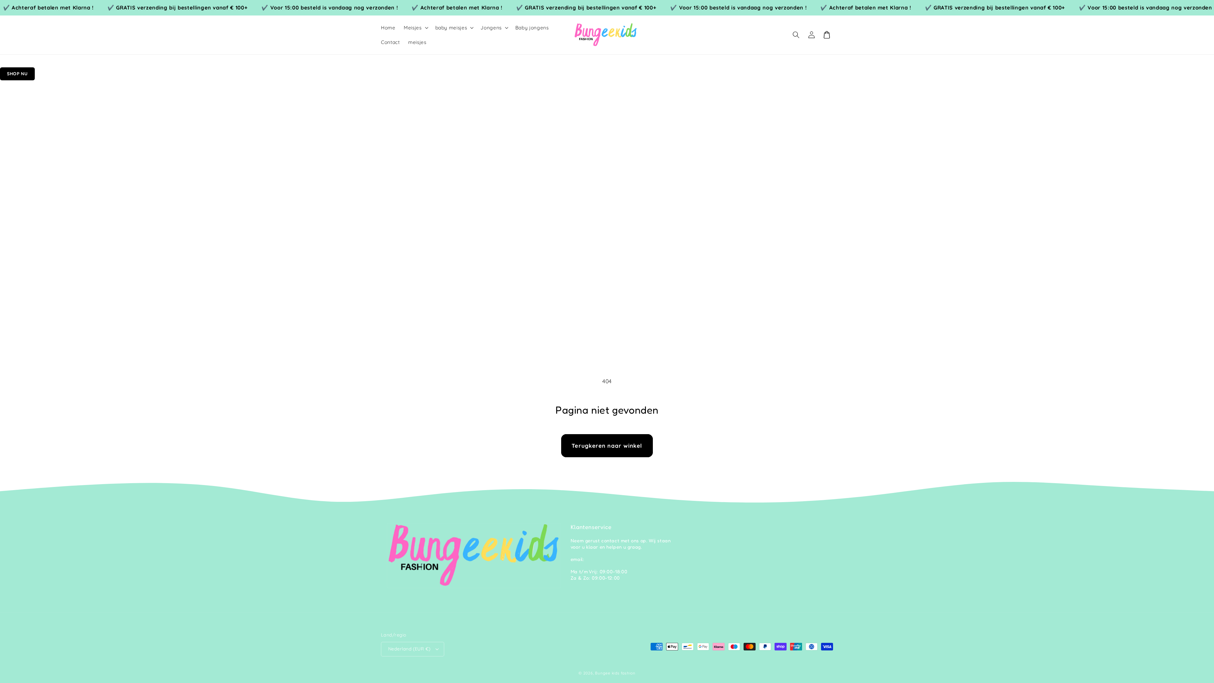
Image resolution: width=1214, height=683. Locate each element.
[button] (415, 28)
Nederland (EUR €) (409, 649)
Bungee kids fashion (615, 673)
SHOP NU (17, 74)
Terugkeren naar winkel (607, 445)
